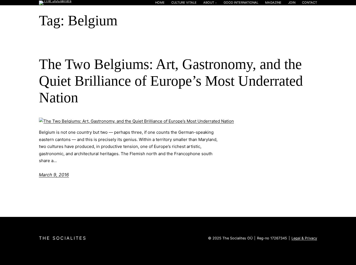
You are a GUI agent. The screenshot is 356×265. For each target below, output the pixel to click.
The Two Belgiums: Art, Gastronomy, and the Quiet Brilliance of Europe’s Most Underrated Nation (171, 80)
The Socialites (62, 238)
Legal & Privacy (304, 238)
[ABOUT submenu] (216, 3)
